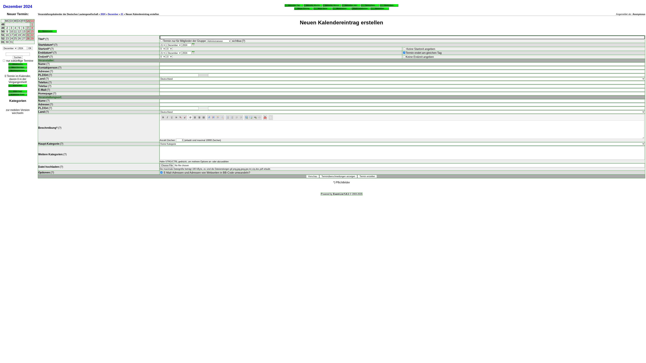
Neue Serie (322, 8)
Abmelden (379, 8)
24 (11, 38)
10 (11, 31)
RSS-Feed (17, 91)
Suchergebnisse (17, 70)
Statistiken (17, 85)
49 (2, 28)
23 (7, 38)
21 (27, 35)
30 (7, 42)
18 (15, 35)
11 (15, 31)
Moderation (341, 8)
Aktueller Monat (332, 5)
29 (32, 38)
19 (19, 35)
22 (32, 35)
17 (11, 35)
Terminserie (47, 31)
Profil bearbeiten (360, 8)
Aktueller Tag (294, 5)
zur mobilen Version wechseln (18, 111)
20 (23, 35)
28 (27, 38)
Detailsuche (17, 64)
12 (19, 31)
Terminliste (370, 5)
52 (2, 38)
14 (27, 31)
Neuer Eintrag (303, 8)
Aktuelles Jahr (351, 5)
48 (2, 24)
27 (23, 38)
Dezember (12, 6)
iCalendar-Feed (17, 94)
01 (2, 42)
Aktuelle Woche (313, 5)
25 (15, 38)
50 (2, 31)
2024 (27, 6)
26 (19, 38)
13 (23, 31)
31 (11, 42)
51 (2, 35)
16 (7, 35)
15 (32, 31)
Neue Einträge (17, 67)
